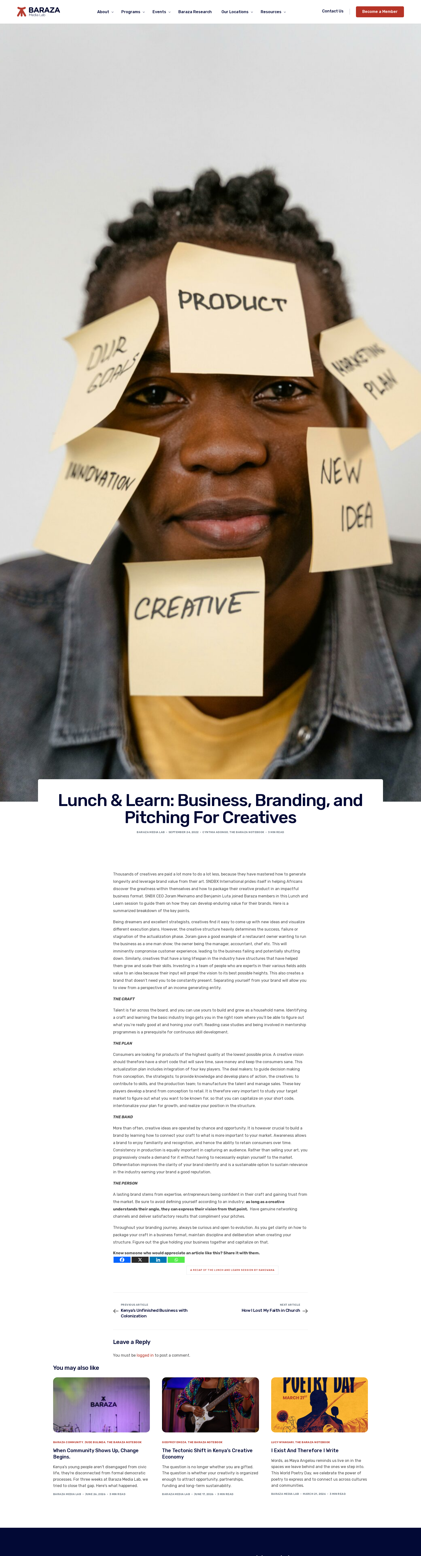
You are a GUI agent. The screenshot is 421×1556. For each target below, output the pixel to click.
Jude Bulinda (95, 1442)
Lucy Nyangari (282, 1442)
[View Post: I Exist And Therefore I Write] (319, 1404)
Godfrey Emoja (174, 1442)
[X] (140, 1260)
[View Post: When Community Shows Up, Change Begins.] (101, 1404)
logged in (145, 1355)
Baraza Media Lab (151, 832)
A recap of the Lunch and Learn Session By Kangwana (232, 1270)
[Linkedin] (158, 1260)
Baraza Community (68, 1442)
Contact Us (333, 11)
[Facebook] (122, 1260)
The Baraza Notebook (247, 832)
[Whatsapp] (176, 1260)
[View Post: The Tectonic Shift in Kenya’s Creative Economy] (210, 1404)
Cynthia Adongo (215, 832)
